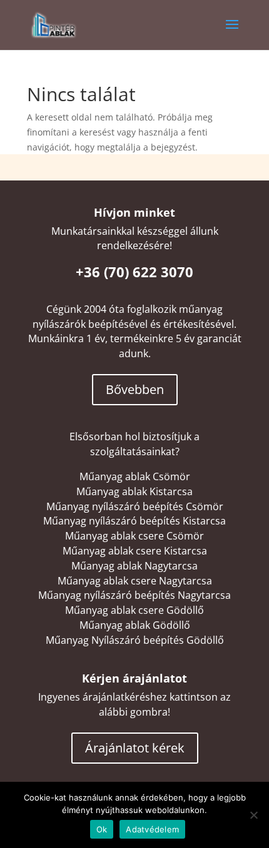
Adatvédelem (152, 829)
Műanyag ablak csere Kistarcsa (135, 551)
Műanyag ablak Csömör (134, 476)
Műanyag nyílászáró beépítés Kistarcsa (134, 521)
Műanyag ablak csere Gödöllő (134, 610)
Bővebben (135, 389)
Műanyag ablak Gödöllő (134, 625)
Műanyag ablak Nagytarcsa (134, 566)
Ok (102, 829)
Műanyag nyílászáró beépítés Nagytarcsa (134, 595)
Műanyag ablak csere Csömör (134, 536)
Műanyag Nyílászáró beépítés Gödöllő (135, 640)
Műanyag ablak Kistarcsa (134, 491)
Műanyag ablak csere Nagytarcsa (135, 581)
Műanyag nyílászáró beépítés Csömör (134, 506)
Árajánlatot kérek (135, 747)
